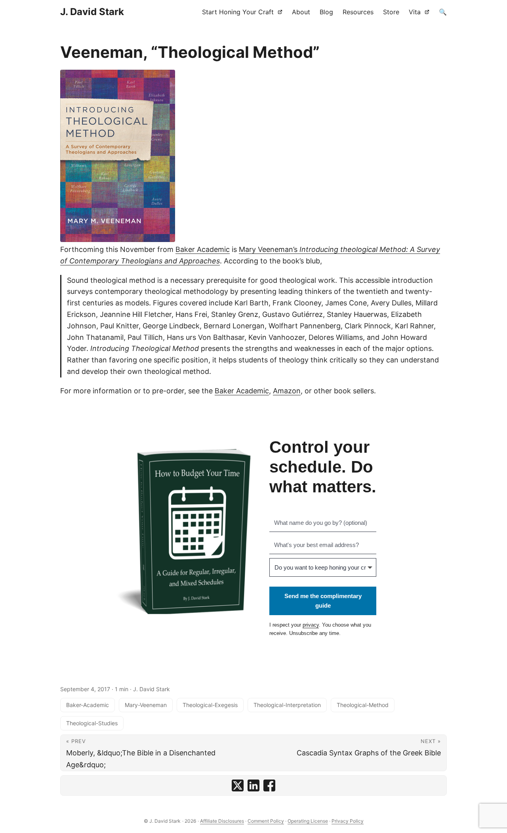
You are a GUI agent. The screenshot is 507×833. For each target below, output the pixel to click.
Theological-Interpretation (287, 704)
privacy (311, 625)
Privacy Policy (348, 821)
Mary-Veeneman (146, 704)
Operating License (308, 821)
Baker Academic (202, 249)
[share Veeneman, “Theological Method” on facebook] (269, 785)
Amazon (287, 391)
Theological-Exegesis (210, 704)
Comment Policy (266, 821)
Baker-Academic (87, 704)
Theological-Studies (92, 723)
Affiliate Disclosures (222, 821)
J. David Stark (92, 11)
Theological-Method (363, 704)
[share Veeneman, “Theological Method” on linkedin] (253, 785)
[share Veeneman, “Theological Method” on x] (238, 785)
